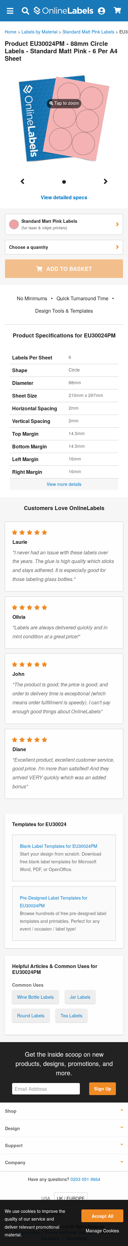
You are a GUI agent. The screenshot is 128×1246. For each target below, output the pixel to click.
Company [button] (15, 1162)
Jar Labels (80, 997)
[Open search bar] (25, 10)
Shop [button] (10, 1111)
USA (45, 1198)
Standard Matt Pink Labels (88, 32)
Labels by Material (39, 32)
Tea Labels (71, 1015)
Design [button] (12, 1128)
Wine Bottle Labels (35, 997)
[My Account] (101, 10)
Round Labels (30, 1015)
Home (10, 32)
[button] (9, 10)
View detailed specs (64, 197)
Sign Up (102, 1088)
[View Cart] (117, 10)
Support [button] (14, 1145)
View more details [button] (64, 484)
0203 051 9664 (85, 1179)
